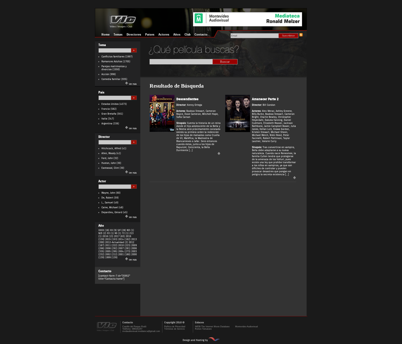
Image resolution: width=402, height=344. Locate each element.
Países (149, 34)
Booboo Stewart (195, 110)
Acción (105, 74)
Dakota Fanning (273, 120)
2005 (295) (111, 251)
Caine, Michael (109, 207)
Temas (118, 34)
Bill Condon (269, 104)
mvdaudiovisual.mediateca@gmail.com (141, 331)
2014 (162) (124, 239)
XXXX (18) (103, 230)
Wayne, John (108, 192)
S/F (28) (121, 230)
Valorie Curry (269, 141)
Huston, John (108, 163)
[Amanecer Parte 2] (237, 131)
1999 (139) (111, 257)
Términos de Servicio (174, 329)
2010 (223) (124, 245)
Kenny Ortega (194, 104)
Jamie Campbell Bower (276, 126)
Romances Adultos (111, 61)
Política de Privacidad (174, 326)
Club (187, 34)
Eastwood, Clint (110, 167)
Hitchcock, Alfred (111, 148)
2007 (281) (124, 248)
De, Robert (107, 197)
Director (104, 137)
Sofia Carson (183, 117)
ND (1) (130, 230)
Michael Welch (260, 135)
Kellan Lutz (266, 129)
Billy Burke (258, 114)
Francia (105, 108)
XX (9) (113, 230)
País (101, 92)
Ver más (132, 84)
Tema (102, 45)
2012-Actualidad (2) (116, 242)
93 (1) (110, 233)
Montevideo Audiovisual (246, 326)
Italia (104, 118)
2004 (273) (124, 251)
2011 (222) (111, 245)
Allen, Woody (108, 153)
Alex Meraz (268, 110)
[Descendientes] (162, 131)
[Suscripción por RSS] (301, 35)
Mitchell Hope (210, 114)
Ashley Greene (284, 110)
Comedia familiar (111, 79)
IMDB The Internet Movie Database (212, 326)
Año (101, 226)
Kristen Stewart (260, 132)
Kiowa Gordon (281, 129)
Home (105, 34)
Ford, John (107, 158)
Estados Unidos (110, 104)
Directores (134, 34)
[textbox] (115, 50)
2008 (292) (111, 248)
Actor (102, 181)
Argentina (106, 123)
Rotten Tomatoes (203, 329)
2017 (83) (119, 236)
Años (177, 34)
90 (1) (117, 233)
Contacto (201, 34)
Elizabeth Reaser (272, 123)
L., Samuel (107, 202)
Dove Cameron (192, 114)
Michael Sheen (279, 132)
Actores (163, 34)
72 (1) (125, 233)
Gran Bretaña (108, 113)
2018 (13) (107, 236)
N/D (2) (102, 233)
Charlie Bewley (268, 117)
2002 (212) (111, 254)
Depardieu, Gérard (111, 212)
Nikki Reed (276, 135)
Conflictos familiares (112, 56)
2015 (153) (111, 239)
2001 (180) (124, 254)
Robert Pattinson (272, 138)
